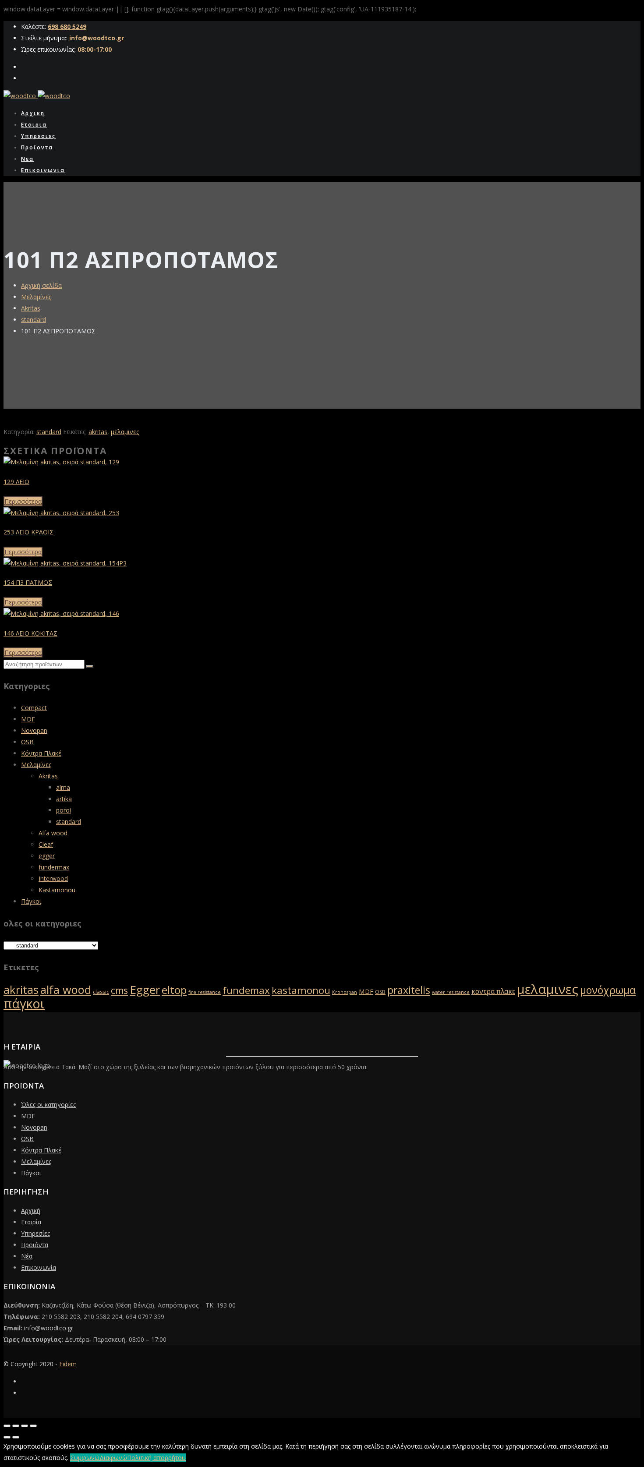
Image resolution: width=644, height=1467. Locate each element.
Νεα (27, 159)
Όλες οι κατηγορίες (48, 1104)
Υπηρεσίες (35, 1233)
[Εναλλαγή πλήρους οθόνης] (15, 1426)
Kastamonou (57, 890)
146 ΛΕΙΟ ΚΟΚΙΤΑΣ (30, 633)
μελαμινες (125, 432)
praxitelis (408, 990)
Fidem (68, 1364)
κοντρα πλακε (493, 991)
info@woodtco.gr (96, 38)
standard (33, 319)
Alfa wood (53, 833)
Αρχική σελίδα (41, 285)
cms (119, 990)
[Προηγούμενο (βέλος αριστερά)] (7, 1437)
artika (64, 799)
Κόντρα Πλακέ (41, 753)
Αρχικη (33, 113)
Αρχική (30, 1210)
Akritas (30, 308)
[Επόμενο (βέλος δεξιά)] (15, 1437)
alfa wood (65, 989)
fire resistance (204, 992)
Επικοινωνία (38, 1267)
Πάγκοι (31, 901)
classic (101, 992)
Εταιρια (34, 124)
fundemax (246, 990)
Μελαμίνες (36, 297)
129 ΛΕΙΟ (16, 481)
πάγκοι (24, 1003)
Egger (145, 989)
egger (47, 856)
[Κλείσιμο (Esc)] (33, 1426)
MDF (28, 719)
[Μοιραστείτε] (24, 1426)
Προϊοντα (37, 147)
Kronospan (344, 992)
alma (63, 787)
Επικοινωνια (43, 170)
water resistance (451, 992)
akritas (97, 432)
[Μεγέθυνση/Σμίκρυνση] (7, 1426)
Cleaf (46, 844)
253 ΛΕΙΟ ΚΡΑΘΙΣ (28, 532)
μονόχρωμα (608, 990)
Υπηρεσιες (38, 136)
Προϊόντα (34, 1245)
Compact (34, 707)
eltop (174, 990)
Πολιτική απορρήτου (156, 1457)
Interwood (53, 878)
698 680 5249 (67, 26)
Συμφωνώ (84, 1457)
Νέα (26, 1256)
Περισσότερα (23, 501)
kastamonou (301, 990)
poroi (63, 810)
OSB (27, 742)
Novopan (34, 730)
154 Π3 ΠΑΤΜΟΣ (28, 582)
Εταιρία (31, 1222)
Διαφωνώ (113, 1457)
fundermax (54, 867)
